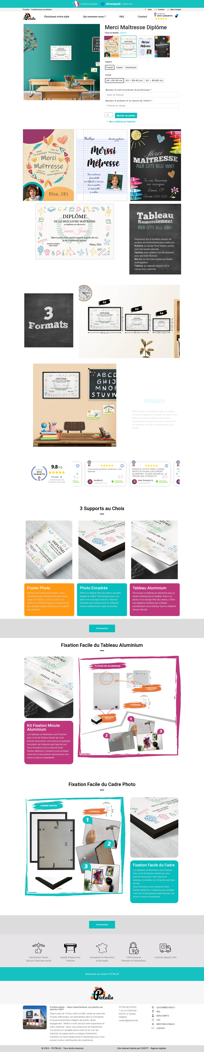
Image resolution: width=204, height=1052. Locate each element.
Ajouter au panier (126, 115)
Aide (150, 9)
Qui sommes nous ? (166, 1007)
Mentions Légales (166, 1024)
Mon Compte (175, 9)
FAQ (158, 1012)
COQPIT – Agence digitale (153, 1048)
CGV (158, 1020)
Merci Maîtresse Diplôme (122, 121)
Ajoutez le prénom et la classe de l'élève (128, 101)
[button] (142, 121)
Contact (161, 9)
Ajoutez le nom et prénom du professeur (128, 90)
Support (108, 62)
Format (108, 75)
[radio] (109, 67)
